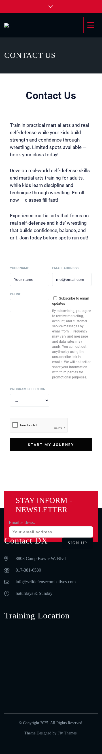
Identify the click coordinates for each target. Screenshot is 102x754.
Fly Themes (67, 733)
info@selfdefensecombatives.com (46, 581)
